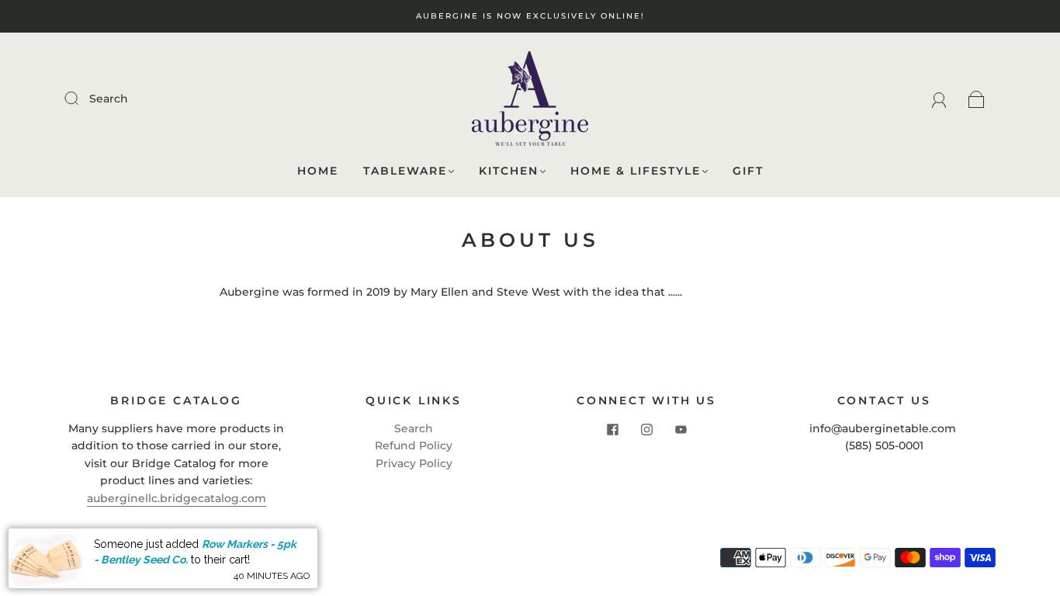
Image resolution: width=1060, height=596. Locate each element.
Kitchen (509, 171)
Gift (748, 171)
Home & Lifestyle (635, 171)
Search (108, 99)
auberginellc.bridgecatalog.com (176, 498)
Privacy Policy (414, 463)
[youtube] (680, 429)
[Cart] (977, 98)
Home (317, 171)
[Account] (939, 98)
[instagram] (646, 429)
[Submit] (81, 98)
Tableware (405, 171)
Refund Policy (413, 445)
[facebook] (612, 429)
